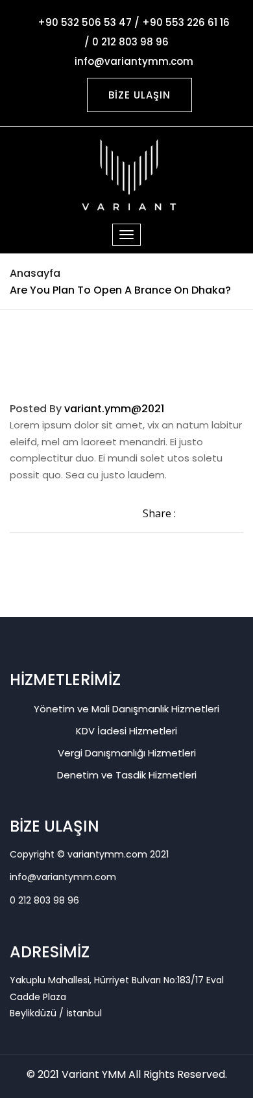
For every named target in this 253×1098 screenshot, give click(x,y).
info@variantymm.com (63, 876)
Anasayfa (35, 273)
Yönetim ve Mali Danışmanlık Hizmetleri (126, 709)
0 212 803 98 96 (44, 900)
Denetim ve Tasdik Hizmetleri (127, 775)
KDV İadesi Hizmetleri (126, 731)
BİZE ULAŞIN (139, 95)
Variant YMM (94, 1074)
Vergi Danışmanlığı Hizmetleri (127, 753)
